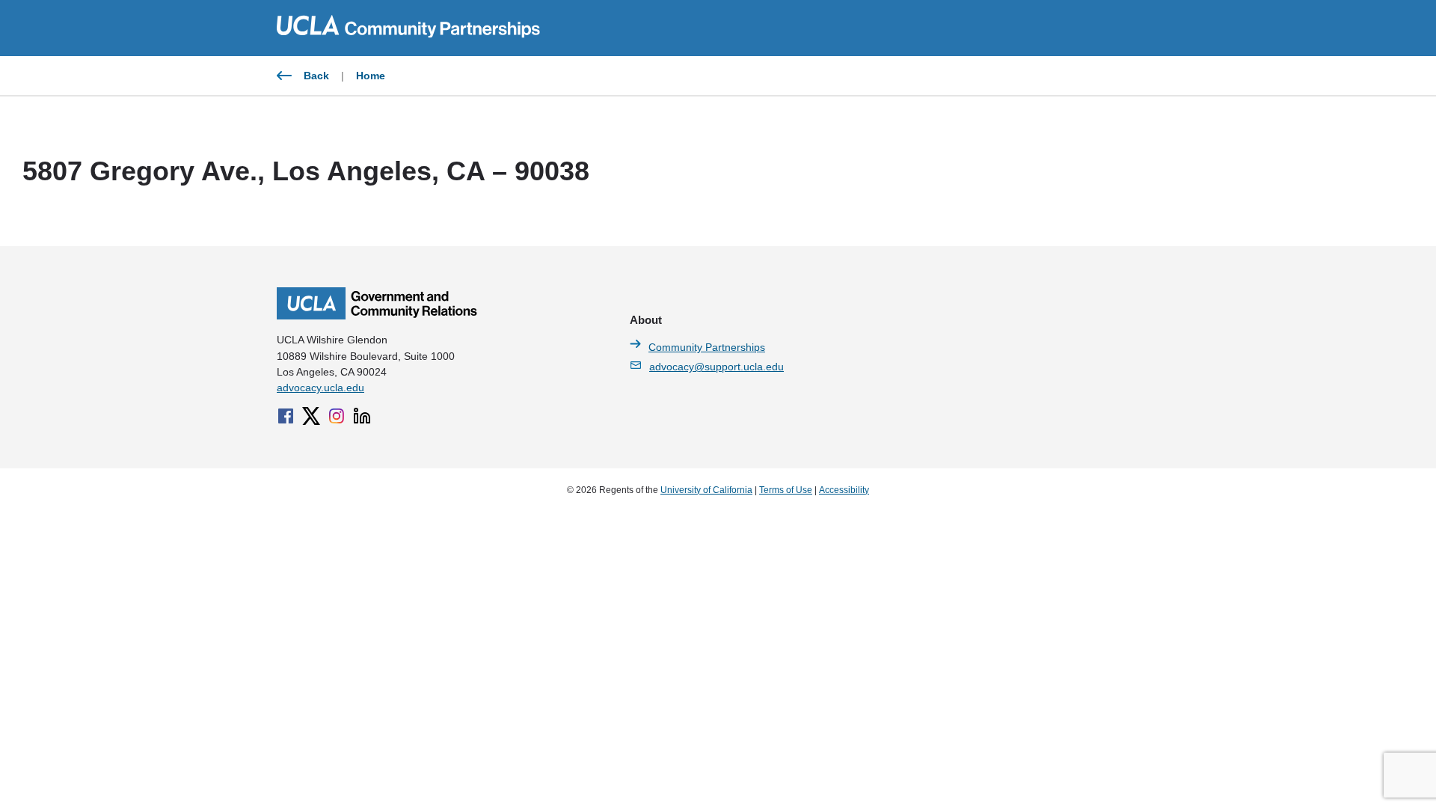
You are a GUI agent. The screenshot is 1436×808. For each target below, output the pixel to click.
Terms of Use (785, 490)
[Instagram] (337, 416)
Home (370, 76)
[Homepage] (377, 316)
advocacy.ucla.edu (320, 388)
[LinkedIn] (362, 416)
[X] (311, 416)
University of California (706, 490)
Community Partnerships (706, 347)
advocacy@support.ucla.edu (716, 367)
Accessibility (844, 490)
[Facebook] (286, 416)
